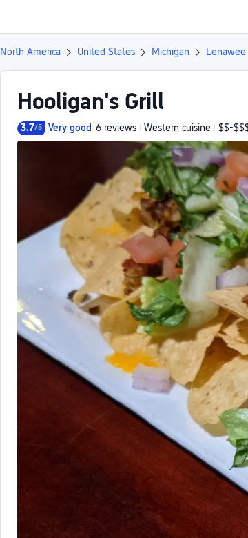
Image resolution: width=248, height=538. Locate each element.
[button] (224, 16)
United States (106, 51)
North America (30, 51)
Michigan (170, 51)
